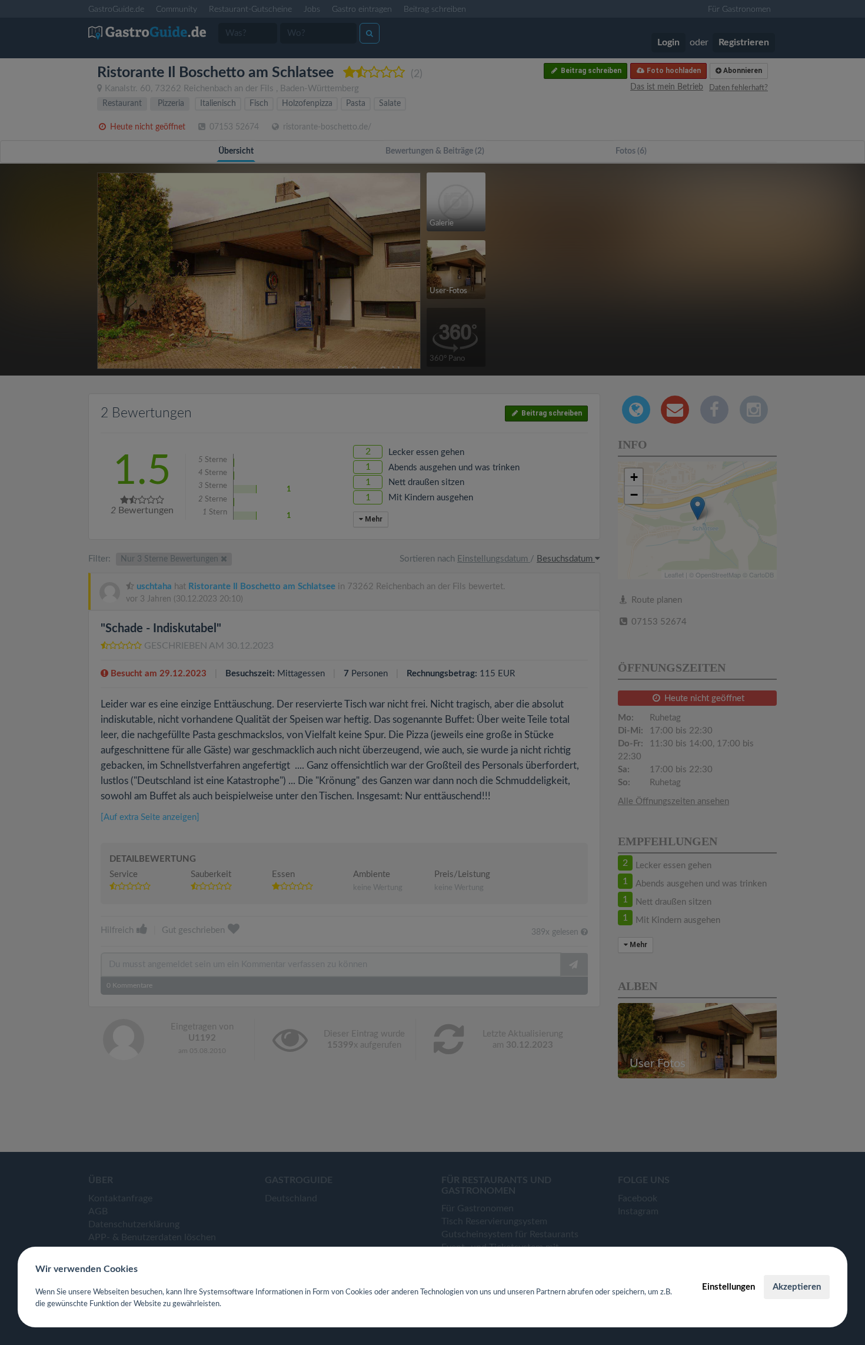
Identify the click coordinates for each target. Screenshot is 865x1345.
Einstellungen (728, 1287)
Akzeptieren (797, 1287)
